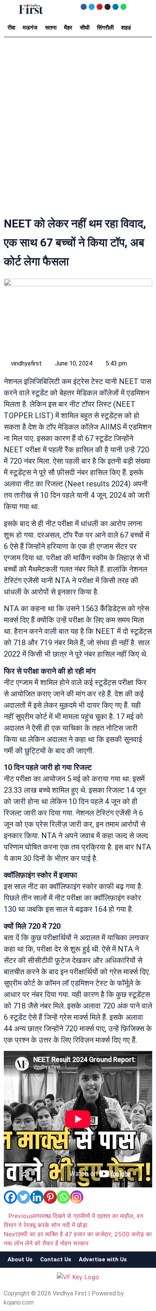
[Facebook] (84, 7)
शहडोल (128, 27)
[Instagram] (108, 7)
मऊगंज (30, 27)
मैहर (68, 27)
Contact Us (55, 1259)
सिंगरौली (105, 27)
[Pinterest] (50, 1197)
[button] (11, 8)
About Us (20, 1259)
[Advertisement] (78, 128)
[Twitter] (92, 7)
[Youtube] (100, 7)
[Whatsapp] (123, 7)
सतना (50, 27)
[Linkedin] (115, 7)
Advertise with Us (103, 1259)
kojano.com (19, 1302)
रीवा (11, 27)
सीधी (84, 27)
